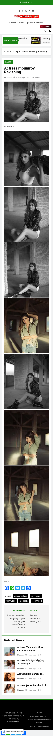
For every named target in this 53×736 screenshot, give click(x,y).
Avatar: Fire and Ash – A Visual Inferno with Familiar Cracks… (39, 719)
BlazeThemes (13, 722)
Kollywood (10, 601)
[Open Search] (46, 31)
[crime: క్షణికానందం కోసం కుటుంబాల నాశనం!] (31, 42)
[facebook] (19, 10)
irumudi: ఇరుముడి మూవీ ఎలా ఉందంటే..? (27, 2)
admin (9, 77)
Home (39, 713)
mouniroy (24, 601)
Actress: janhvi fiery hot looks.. (33, 685)
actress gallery (20, 596)
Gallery (8, 62)
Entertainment (44, 726)
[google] (29, 10)
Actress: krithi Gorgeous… (30, 674)
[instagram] (22, 10)
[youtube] (33, 10)
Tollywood (37, 601)
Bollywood (36, 596)
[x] (26, 10)
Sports (32, 726)
